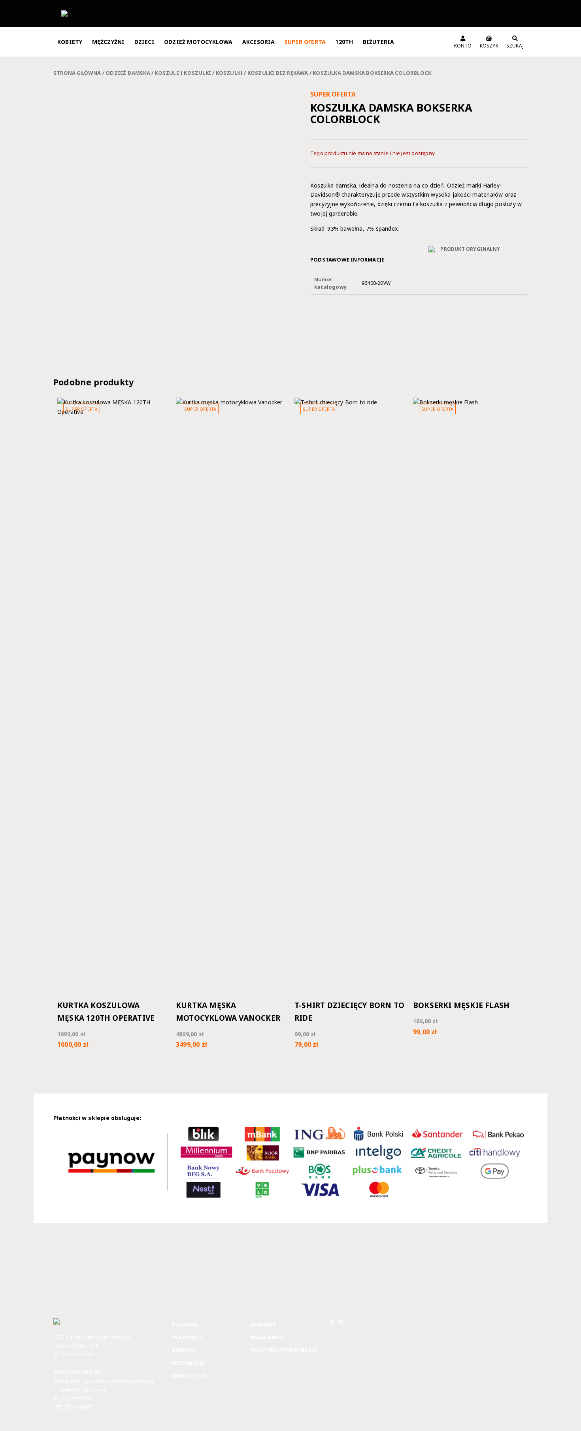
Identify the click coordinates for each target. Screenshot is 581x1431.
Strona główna (77, 72)
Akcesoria (258, 41)
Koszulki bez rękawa (277, 72)
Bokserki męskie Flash (461, 1005)
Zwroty (183, 1349)
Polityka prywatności (284, 1349)
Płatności (187, 1337)
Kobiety (69, 41)
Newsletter (189, 1375)
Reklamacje (188, 1363)
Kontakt (263, 1324)
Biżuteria (378, 41)
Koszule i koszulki (183, 72)
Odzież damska (128, 72)
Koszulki (229, 72)
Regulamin (267, 1337)
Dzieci (144, 41)
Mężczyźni (108, 41)
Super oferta (305, 41)
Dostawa (185, 1324)
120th (344, 41)
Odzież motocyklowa (198, 41)
